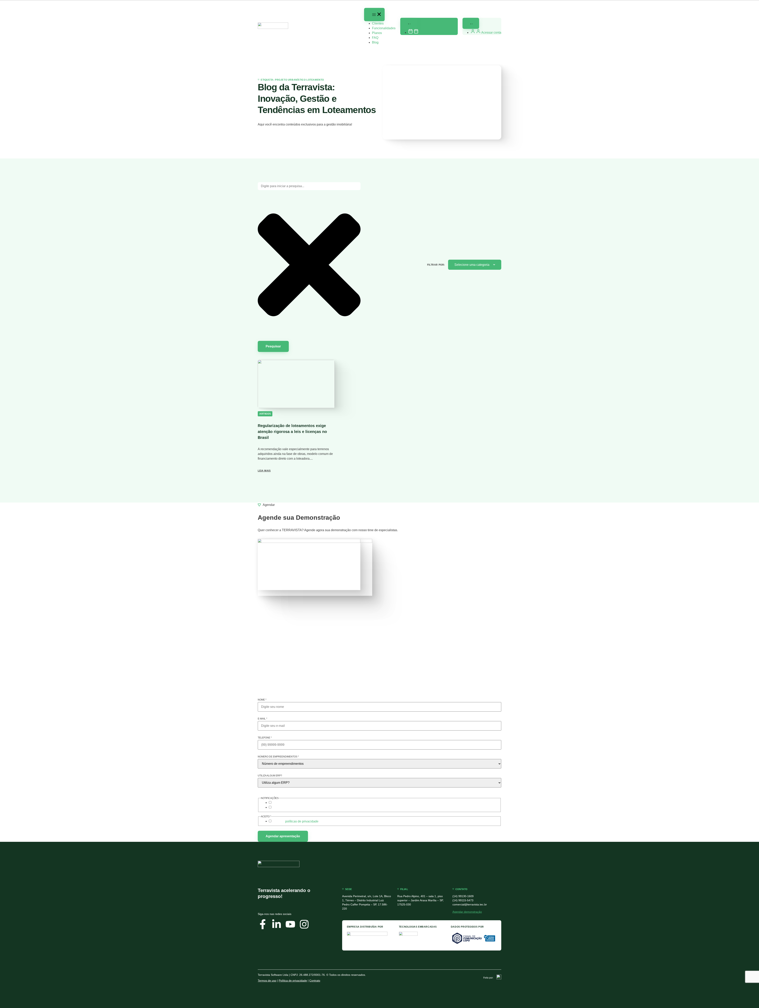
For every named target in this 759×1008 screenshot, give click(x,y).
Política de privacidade (293, 980)
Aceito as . (296, 821)
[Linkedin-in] (276, 924)
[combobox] (309, 186)
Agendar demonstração (467, 911)
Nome (262, 700)
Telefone (265, 737)
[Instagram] (304, 924)
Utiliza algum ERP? (270, 775)
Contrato (314, 980)
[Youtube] (290, 924)
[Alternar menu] (374, 14)
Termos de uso (267, 980)
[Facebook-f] (263, 924)
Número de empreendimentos (278, 756)
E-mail (262, 719)
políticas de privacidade (301, 821)
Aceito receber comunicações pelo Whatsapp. (303, 807)
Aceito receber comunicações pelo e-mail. (300, 802)
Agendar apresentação (283, 836)
